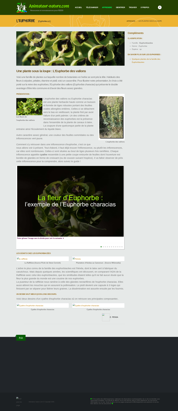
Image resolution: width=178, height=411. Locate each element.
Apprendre (107, 7)
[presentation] (13, 207)
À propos (145, 7)
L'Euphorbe (25, 21)
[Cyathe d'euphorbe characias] (42, 305)
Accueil (78, 7)
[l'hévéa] (98, 258)
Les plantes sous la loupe (150, 21)
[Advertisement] (89, 365)
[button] (101, 247)
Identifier (120, 7)
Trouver (133, 7)
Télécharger (92, 7)
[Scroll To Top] (173, 408)
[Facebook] (160, 7)
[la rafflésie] (42, 258)
